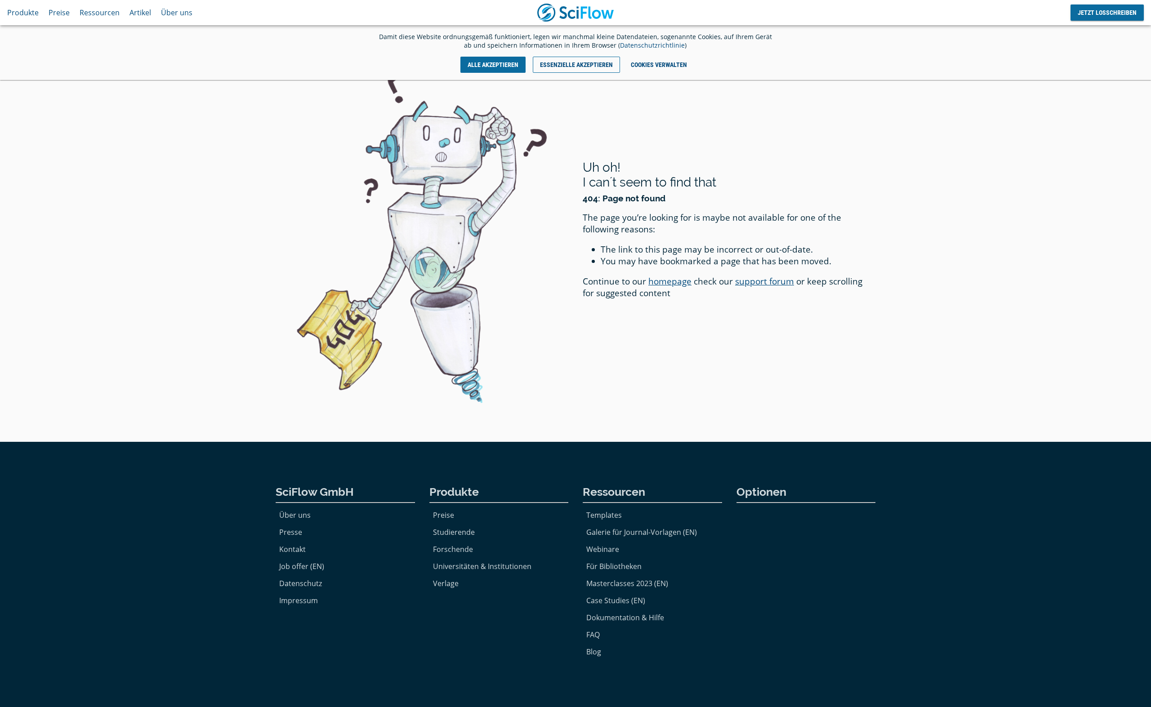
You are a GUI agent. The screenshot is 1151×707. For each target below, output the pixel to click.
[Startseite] (575, 13)
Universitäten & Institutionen (482, 566)
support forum (764, 281)
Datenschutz (300, 583)
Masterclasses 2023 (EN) (627, 583)
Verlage (446, 583)
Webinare (602, 549)
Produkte (23, 13)
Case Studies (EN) (615, 600)
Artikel (140, 13)
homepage (669, 281)
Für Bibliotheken (614, 566)
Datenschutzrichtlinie (652, 45)
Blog (593, 652)
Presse (290, 532)
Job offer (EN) (301, 566)
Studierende (454, 532)
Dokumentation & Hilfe (625, 618)
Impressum (298, 600)
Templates (604, 515)
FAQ (593, 635)
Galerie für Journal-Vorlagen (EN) (641, 532)
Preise (59, 13)
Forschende (453, 549)
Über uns (176, 13)
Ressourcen (100, 13)
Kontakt (292, 549)
